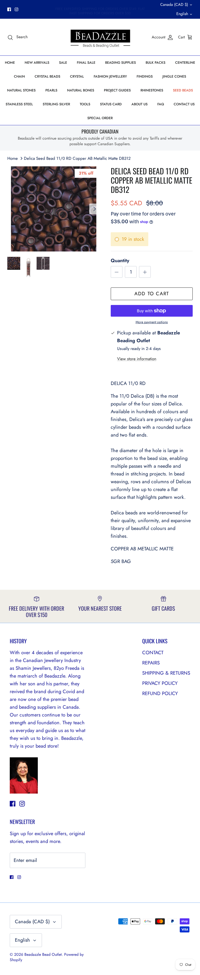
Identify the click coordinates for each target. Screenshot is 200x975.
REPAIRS (151, 662)
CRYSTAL (77, 76)
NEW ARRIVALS (37, 62)
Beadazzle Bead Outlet (43, 954)
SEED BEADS (183, 90)
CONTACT (152, 652)
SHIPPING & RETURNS (166, 673)
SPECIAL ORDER (100, 118)
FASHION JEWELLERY (110, 76)
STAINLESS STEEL (19, 104)
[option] (53, 208)
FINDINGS (145, 76)
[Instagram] (16, 9)
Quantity (120, 260)
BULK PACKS (155, 62)
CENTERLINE (185, 62)
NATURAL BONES (80, 90)
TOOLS (85, 104)
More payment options (152, 322)
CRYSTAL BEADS (47, 76)
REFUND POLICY (160, 693)
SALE (63, 62)
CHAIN (19, 76)
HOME (10, 62)
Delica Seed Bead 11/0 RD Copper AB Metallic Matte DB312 (77, 158)
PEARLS (51, 90)
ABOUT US (139, 104)
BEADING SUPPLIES (120, 62)
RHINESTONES (151, 90)
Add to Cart (151, 293)
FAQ (160, 104)
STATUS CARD (111, 104)
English (182, 14)
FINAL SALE (86, 62)
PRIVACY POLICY (160, 683)
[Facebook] (9, 9)
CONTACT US (184, 104)
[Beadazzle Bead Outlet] (100, 37)
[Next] (94, 209)
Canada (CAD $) (174, 4)
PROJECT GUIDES (117, 90)
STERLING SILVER (56, 104)
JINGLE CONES (174, 76)
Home (12, 158)
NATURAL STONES (21, 90)
